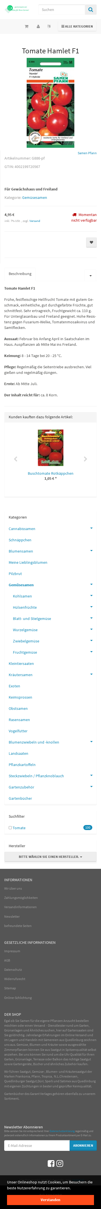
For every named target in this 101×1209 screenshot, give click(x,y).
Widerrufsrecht (14, 979)
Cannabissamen (22, 528)
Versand (34, 221)
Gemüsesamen (34, 197)
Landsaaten (18, 753)
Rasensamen (19, 719)
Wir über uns (13, 888)
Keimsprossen (20, 697)
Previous (15, 459)
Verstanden (50, 1199)
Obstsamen (18, 708)
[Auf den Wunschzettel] (91, 242)
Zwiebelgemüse (26, 641)
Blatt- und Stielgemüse (32, 618)
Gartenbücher (20, 798)
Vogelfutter (18, 730)
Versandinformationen (20, 907)
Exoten (14, 685)
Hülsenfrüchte (25, 607)
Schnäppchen (20, 539)
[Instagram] (59, 1163)
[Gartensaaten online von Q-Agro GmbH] (16, 8)
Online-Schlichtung (18, 998)
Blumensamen (21, 551)
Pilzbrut (15, 573)
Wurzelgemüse (25, 629)
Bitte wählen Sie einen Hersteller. (49, 857)
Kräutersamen (21, 674)
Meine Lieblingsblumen (28, 562)
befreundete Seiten (18, 926)
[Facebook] (51, 1163)
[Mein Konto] (38, 26)
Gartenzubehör (21, 787)
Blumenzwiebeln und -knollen (34, 742)
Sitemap (10, 988)
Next (85, 459)
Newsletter (12, 916)
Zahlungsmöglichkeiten (21, 898)
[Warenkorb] (26, 26)
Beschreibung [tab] (20, 273)
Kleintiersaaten (21, 663)
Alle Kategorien (77, 26)
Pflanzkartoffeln (22, 764)
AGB (7, 960)
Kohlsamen (22, 596)
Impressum (12, 951)
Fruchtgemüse (25, 652)
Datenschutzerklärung (62, 1131)
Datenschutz (13, 969)
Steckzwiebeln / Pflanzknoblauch (36, 775)
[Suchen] (90, 9)
